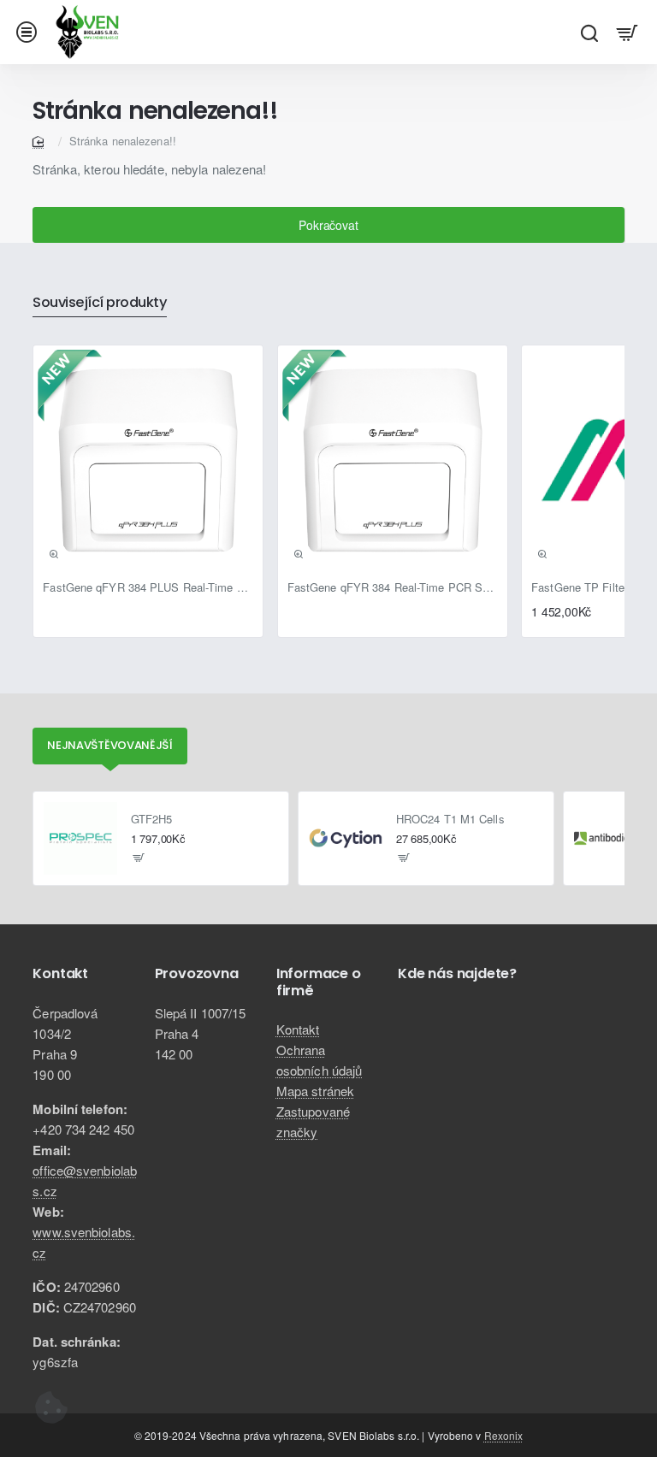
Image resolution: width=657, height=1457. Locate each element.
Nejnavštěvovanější (110, 745)
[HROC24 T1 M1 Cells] (345, 838)
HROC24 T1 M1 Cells (450, 819)
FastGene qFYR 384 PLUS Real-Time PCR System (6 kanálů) (148, 588)
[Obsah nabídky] (627, 32)
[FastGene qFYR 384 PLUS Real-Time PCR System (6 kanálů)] (148, 460)
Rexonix (504, 1435)
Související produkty (100, 303)
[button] (54, 554)
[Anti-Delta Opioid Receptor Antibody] (610, 838)
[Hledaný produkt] (589, 32)
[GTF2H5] (80, 838)
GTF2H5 (152, 819)
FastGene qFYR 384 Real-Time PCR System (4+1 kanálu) (392, 588)
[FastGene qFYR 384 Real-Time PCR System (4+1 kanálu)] (392, 460)
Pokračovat (328, 224)
